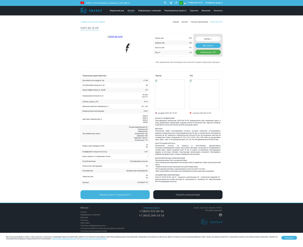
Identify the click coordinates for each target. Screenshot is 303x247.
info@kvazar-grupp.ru (214, 3)
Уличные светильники (199, 22)
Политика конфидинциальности (93, 226)
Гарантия (194, 10)
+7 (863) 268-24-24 (194, 3)
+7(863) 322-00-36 (151, 211)
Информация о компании (149, 10)
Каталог (131, 10)
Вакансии (206, 10)
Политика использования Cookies (93, 231)
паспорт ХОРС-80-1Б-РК (202, 113)
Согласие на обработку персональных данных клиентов (102, 228)
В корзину (209, 45)
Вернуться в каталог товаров (93, 22)
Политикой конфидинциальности (65, 239)
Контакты (218, 10)
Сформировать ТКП (208, 52)
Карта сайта (85, 223)
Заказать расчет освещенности (115, 194)
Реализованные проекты (175, 10)
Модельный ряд (117, 10)
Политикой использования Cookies (93, 239)
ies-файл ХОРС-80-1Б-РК (167, 113)
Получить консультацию (188, 194)
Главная (176, 22)
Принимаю (289, 238)
